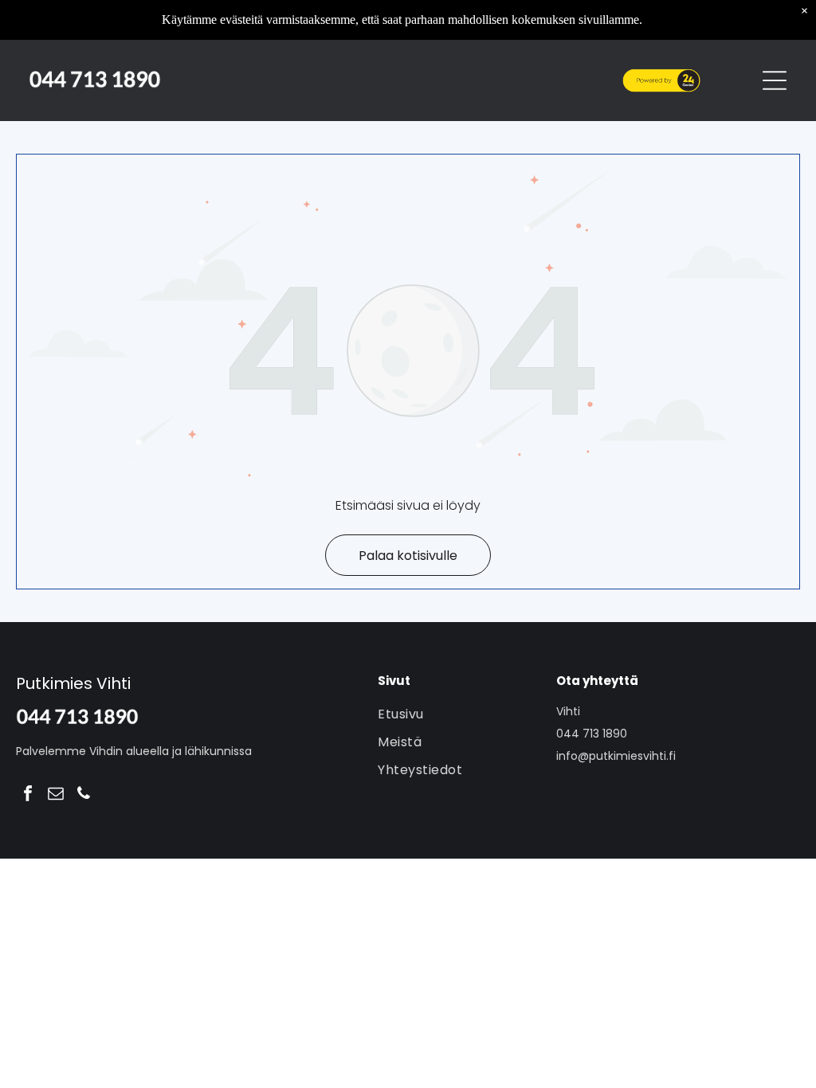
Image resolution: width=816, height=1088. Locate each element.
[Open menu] (775, 80)
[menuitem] (463, 714)
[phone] (84, 795)
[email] (56, 795)
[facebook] (28, 795)
